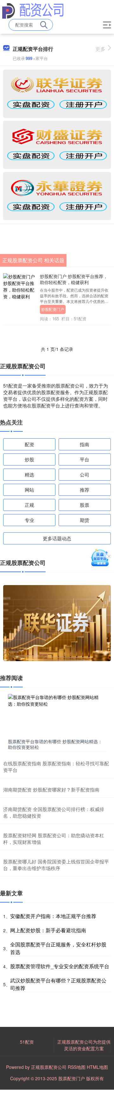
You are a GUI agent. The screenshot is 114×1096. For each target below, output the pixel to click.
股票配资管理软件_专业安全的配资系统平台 (59, 966)
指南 (84, 444)
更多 (100, 48)
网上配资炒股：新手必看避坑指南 (48, 930)
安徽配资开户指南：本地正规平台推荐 (53, 916)
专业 (29, 520)
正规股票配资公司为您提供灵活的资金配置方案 (84, 1045)
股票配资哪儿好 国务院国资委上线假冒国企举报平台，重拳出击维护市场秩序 (56, 864)
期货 (84, 520)
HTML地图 (97, 1067)
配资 (29, 444)
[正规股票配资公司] (33, 10)
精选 (29, 474)
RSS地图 (77, 1067)
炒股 (29, 459)
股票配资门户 (71, 1078)
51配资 (27, 1042)
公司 (84, 474)
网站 (29, 489)
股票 (84, 504)
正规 (29, 504)
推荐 (84, 489)
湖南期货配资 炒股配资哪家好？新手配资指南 (51, 789)
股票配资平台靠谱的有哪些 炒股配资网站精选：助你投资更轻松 (55, 744)
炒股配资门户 (52, 309)
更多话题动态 (57, 538)
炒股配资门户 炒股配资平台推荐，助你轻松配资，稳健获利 (74, 279)
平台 (84, 459)
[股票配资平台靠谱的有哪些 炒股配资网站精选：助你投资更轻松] (57, 715)
